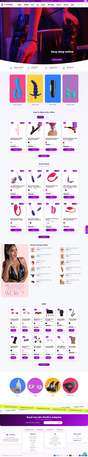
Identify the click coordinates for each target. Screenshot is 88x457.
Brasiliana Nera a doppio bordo (72, 248)
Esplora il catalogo (57, 59)
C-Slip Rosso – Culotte (41, 260)
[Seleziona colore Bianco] (46, 350)
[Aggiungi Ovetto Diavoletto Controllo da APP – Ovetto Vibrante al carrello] (76, 230)
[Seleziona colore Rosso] (63, 142)
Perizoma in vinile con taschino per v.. (44, 273)
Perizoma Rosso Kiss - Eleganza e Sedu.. (73, 273)
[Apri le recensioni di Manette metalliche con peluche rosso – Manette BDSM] (14, 321)
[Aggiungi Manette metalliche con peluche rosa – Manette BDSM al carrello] (29, 330)
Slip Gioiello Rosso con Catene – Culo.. (73, 267)
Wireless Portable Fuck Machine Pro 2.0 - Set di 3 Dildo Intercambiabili (70, 139)
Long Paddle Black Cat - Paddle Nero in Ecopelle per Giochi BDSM (61, 347)
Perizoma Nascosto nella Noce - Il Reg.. (44, 280)
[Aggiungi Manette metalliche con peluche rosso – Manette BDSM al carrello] (18, 330)
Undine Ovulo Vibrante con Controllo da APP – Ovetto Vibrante (16, 219)
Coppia (43, 5)
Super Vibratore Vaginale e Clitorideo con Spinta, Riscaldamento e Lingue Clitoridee (34, 139)
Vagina (19, 5)
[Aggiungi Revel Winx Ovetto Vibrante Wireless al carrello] (58, 230)
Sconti (47, 117)
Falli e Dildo (51, 5)
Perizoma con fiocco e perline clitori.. (44, 254)
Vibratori (65, 5)
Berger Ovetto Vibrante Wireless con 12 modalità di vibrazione (34, 219)
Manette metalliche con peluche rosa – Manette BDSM (26, 319)
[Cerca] (78, 4)
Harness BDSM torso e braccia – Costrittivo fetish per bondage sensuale (72, 347)
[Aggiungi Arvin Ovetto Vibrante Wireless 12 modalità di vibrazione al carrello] (23, 197)
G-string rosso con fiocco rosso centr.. (73, 254)
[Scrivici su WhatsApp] (85, 454)
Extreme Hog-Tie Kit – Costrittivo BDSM (37, 347)
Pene (32, 5)
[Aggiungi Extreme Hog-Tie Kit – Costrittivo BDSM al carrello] (41, 357)
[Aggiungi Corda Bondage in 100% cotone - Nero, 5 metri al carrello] (18, 357)
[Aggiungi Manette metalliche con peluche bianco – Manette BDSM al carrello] (53, 357)
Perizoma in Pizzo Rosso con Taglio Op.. (44, 248)
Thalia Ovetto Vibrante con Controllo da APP (52, 186)
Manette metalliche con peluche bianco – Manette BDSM (49, 347)
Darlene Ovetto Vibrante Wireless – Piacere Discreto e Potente (35, 186)
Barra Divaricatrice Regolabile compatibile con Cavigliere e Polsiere (49, 319)
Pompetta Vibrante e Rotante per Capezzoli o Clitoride (51, 139)
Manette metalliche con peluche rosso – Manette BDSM (14, 319)
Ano (37, 5)
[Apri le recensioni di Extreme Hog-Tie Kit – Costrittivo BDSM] (38, 348)
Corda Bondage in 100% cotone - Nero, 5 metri (14, 347)
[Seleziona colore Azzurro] (46, 223)
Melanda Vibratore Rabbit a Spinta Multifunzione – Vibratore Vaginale (16, 139)
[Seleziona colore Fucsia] (46, 142)
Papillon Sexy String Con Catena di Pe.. (73, 260)
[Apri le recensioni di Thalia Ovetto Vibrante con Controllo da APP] (53, 188)
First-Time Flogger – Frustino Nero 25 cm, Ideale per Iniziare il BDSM (73, 319)
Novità (40, 117)
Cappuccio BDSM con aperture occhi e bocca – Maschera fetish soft (61, 319)
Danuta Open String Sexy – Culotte (43, 267)
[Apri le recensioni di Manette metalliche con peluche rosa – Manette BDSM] (26, 321)
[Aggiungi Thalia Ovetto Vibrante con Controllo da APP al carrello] (58, 197)
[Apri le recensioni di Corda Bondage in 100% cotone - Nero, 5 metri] (14, 348)
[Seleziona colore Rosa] (11, 142)
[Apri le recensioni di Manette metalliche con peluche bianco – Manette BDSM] (49, 348)
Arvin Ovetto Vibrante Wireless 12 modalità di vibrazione (17, 186)
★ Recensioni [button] (87, 229)
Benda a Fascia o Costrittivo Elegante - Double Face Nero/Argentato (26, 347)
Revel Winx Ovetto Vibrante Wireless (52, 219)
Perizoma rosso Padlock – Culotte (72, 280)
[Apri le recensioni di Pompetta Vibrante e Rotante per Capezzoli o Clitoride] (52, 140)
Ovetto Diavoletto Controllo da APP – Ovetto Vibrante (70, 219)
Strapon (59, 5)
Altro (72, 5)
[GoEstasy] (7, 4)
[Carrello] (85, 4)
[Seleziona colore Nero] (28, 142)
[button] (74, 135)
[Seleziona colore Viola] (11, 190)
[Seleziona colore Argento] (23, 350)
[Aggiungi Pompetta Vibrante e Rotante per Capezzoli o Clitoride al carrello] (59, 149)
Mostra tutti (44, 155)
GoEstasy (6, 455)
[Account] (81, 4)
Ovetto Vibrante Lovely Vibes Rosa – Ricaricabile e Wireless (70, 186)
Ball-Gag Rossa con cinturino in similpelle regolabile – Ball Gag (38, 319)
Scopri (16, 149)
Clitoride (26, 5)
